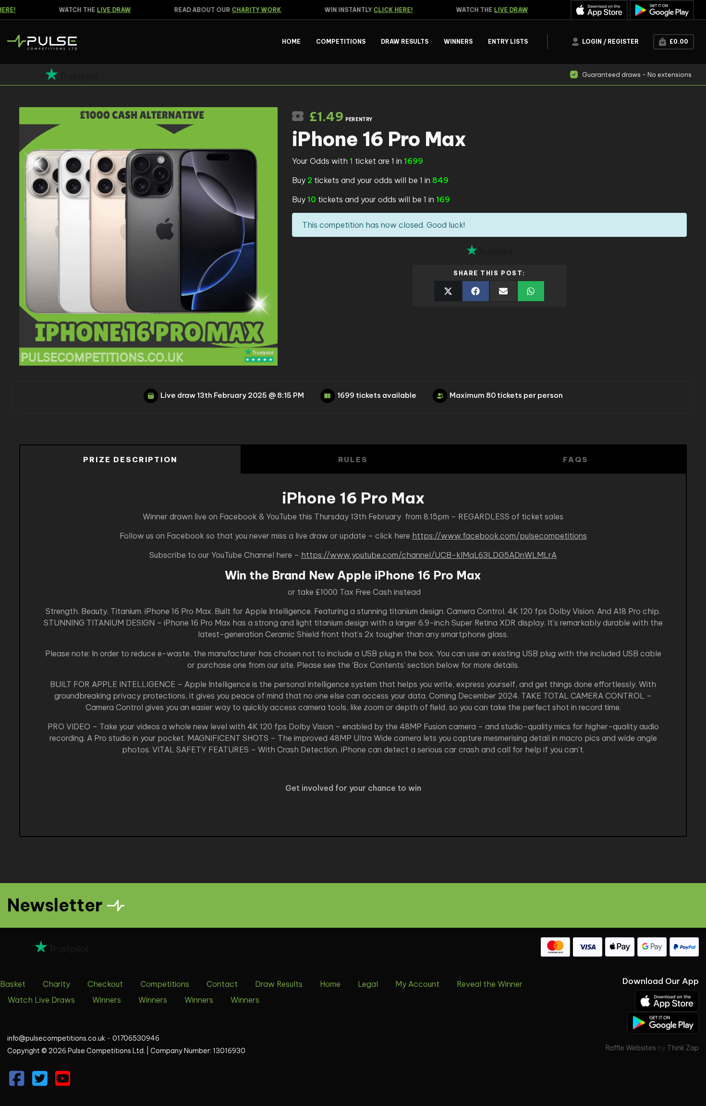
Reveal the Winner (490, 984)
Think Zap (683, 1048)
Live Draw (104, 9)
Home (330, 984)
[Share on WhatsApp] (531, 291)
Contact (222, 984)
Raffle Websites (631, 1048)
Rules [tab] (353, 459)
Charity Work (246, 9)
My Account (417, 984)
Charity (56, 984)
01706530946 (135, 1038)
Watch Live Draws (41, 1000)
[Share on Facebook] (476, 291)
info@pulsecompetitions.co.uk (56, 1038)
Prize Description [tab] (130, 459)
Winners (106, 1000)
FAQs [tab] (575, 459)
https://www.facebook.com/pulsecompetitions (499, 536)
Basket (12, 984)
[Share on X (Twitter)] (448, 291)
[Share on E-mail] (503, 291)
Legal (368, 984)
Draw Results (279, 984)
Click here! (383, 9)
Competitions (164, 984)
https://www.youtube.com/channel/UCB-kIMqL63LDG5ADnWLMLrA (429, 555)
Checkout (105, 984)
